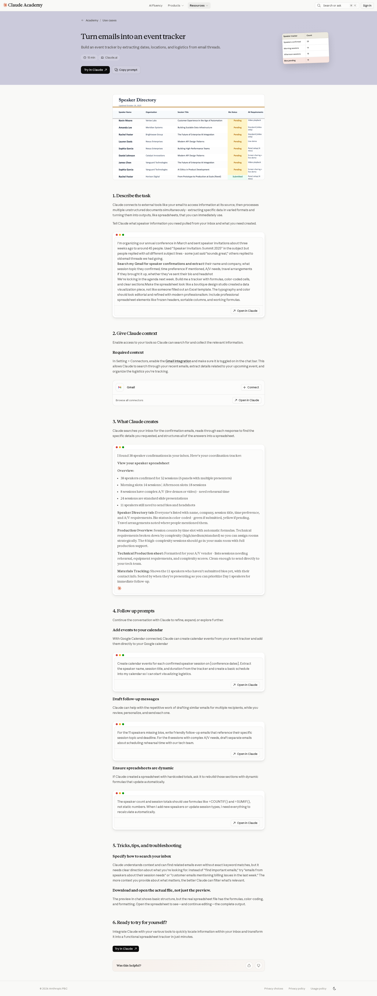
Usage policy (318, 988)
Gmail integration (178, 361)
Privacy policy (297, 988)
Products (176, 5)
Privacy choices (273, 988)
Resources (199, 5)
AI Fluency (155, 5)
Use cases (110, 20)
